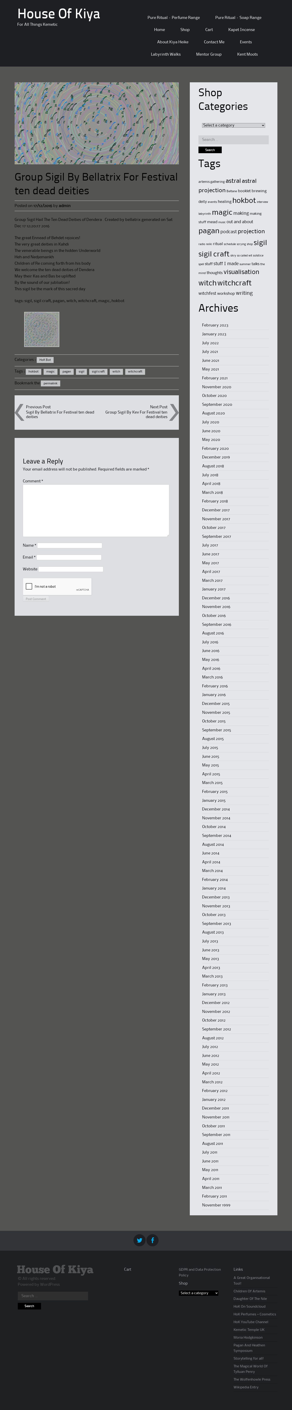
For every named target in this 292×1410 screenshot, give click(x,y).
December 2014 (216, 809)
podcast (228, 232)
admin (65, 206)
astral (233, 181)
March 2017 (212, 580)
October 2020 (214, 396)
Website (30, 569)
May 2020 (211, 440)
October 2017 (214, 528)
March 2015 (212, 783)
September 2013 (216, 924)
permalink (50, 383)
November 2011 (215, 1117)
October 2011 (213, 1126)
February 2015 (215, 792)
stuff (209, 264)
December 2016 (216, 598)
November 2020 (216, 387)
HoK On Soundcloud (250, 1306)
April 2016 (211, 668)
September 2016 (216, 624)
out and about (240, 222)
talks (255, 264)
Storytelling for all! (249, 1358)
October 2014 (214, 827)
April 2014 (211, 862)
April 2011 (210, 1179)
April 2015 (211, 774)
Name (29, 545)
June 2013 (210, 950)
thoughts (215, 273)
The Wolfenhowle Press (252, 1379)
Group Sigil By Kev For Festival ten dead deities (136, 415)
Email (29, 557)
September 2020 (217, 404)
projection (251, 231)
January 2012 (214, 1100)
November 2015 (216, 712)
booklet (244, 191)
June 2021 (210, 360)
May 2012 (210, 1064)
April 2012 (211, 1073)
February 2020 (215, 448)
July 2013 (210, 941)
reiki (209, 244)
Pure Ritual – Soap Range (238, 18)
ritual (218, 244)
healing (225, 202)
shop (250, 244)
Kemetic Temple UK (249, 1330)
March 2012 (212, 1082)
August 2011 (212, 1144)
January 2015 (214, 800)
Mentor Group (209, 54)
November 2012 (216, 1012)
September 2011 (216, 1135)
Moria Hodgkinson (248, 1337)
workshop (226, 293)
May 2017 (210, 563)
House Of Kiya (58, 15)
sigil (81, 371)
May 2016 (210, 660)
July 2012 (210, 1047)
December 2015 (216, 704)
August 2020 (213, 413)
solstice (258, 255)
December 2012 (216, 1003)
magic (50, 371)
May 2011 (210, 1170)
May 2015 (210, 765)
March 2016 (212, 677)
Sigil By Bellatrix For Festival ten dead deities (60, 415)
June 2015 (210, 756)
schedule (230, 244)
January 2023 (214, 334)
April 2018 (211, 484)
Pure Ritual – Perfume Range (174, 18)
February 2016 (215, 686)
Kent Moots (247, 54)
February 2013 (215, 985)
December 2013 (216, 897)
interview (262, 202)
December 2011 (215, 1108)
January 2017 (214, 589)
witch (116, 371)
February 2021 (215, 378)
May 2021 (210, 369)
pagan (67, 371)
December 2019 (216, 457)
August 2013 (213, 932)
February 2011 (214, 1196)
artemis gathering (211, 182)
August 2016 (213, 633)
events (212, 202)
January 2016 (214, 695)
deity (202, 202)
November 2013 (216, 906)
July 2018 (210, 475)
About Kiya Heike (172, 42)
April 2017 (211, 572)
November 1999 (216, 1205)
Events (246, 42)
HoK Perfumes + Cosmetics (255, 1314)
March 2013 (212, 976)
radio (201, 244)
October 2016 (214, 616)
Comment (33, 481)
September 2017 (216, 536)
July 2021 (210, 352)
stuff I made (226, 264)
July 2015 (210, 748)
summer (245, 264)
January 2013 (214, 994)
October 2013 (214, 915)
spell (201, 264)
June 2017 (210, 554)
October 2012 (214, 1020)
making (241, 214)
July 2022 (210, 343)
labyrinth (204, 213)
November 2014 (216, 818)
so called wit (244, 255)
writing (244, 293)
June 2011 (210, 1161)
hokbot (34, 371)
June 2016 (210, 651)
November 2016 (216, 607)
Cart (209, 30)
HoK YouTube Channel (251, 1322)
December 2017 (216, 510)
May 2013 (210, 959)
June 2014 (210, 853)
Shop (185, 30)
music (222, 222)
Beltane (232, 191)
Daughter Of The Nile (250, 1299)
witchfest (207, 293)
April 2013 (211, 968)
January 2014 (214, 888)
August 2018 (213, 466)
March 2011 (212, 1188)
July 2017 (210, 545)
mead (212, 222)
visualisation (241, 272)
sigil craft (98, 371)
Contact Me (214, 42)
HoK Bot (45, 360)
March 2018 (212, 492)
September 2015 (216, 730)
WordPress (50, 1284)
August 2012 (213, 1038)
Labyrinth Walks (166, 54)
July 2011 (209, 1152)
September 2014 (216, 836)
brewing (259, 191)
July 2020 (210, 422)
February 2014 (215, 880)
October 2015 (214, 721)
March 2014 (212, 871)
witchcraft (135, 371)
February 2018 (215, 501)
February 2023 (215, 325)
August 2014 (213, 844)
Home (159, 30)
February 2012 (215, 1091)
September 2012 (216, 1029)
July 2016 (210, 642)
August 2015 (213, 739)
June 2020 (211, 431)
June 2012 (210, 1056)
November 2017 (216, 519)
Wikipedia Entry (246, 1387)
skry (233, 255)
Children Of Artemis (249, 1291)
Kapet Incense (241, 30)
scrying (241, 244)
